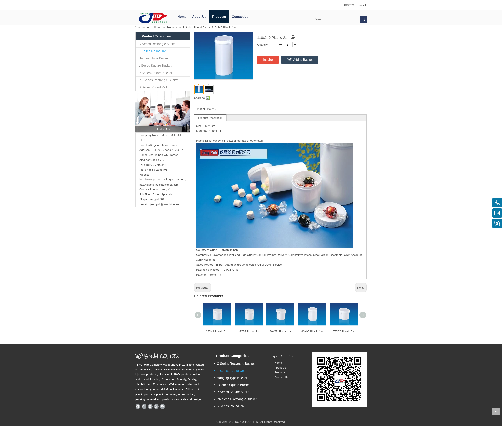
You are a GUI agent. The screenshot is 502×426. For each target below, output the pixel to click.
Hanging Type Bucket (154, 58)
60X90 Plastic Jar (312, 331)
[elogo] (153, 17)
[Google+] (144, 406)
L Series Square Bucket (155, 65)
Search (363, 19)
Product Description (210, 117)
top (496, 411)
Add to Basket (303, 59)
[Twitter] (156, 406)
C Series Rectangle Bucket (157, 44)
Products (219, 16)
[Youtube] (162, 406)
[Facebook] (138, 406)
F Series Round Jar (152, 51)
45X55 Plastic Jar (248, 331)
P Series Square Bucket (155, 73)
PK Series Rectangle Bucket (158, 80)
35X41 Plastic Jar (217, 331)
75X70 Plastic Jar (344, 331)
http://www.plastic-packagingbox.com (162, 179)
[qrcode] (339, 379)
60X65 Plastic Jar (280, 331)
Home (181, 16)
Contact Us (240, 16)
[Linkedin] (150, 406)
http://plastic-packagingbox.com (159, 184)
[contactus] (162, 111)
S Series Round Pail (153, 87)
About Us (199, 16)
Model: (201, 108)
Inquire (268, 59)
